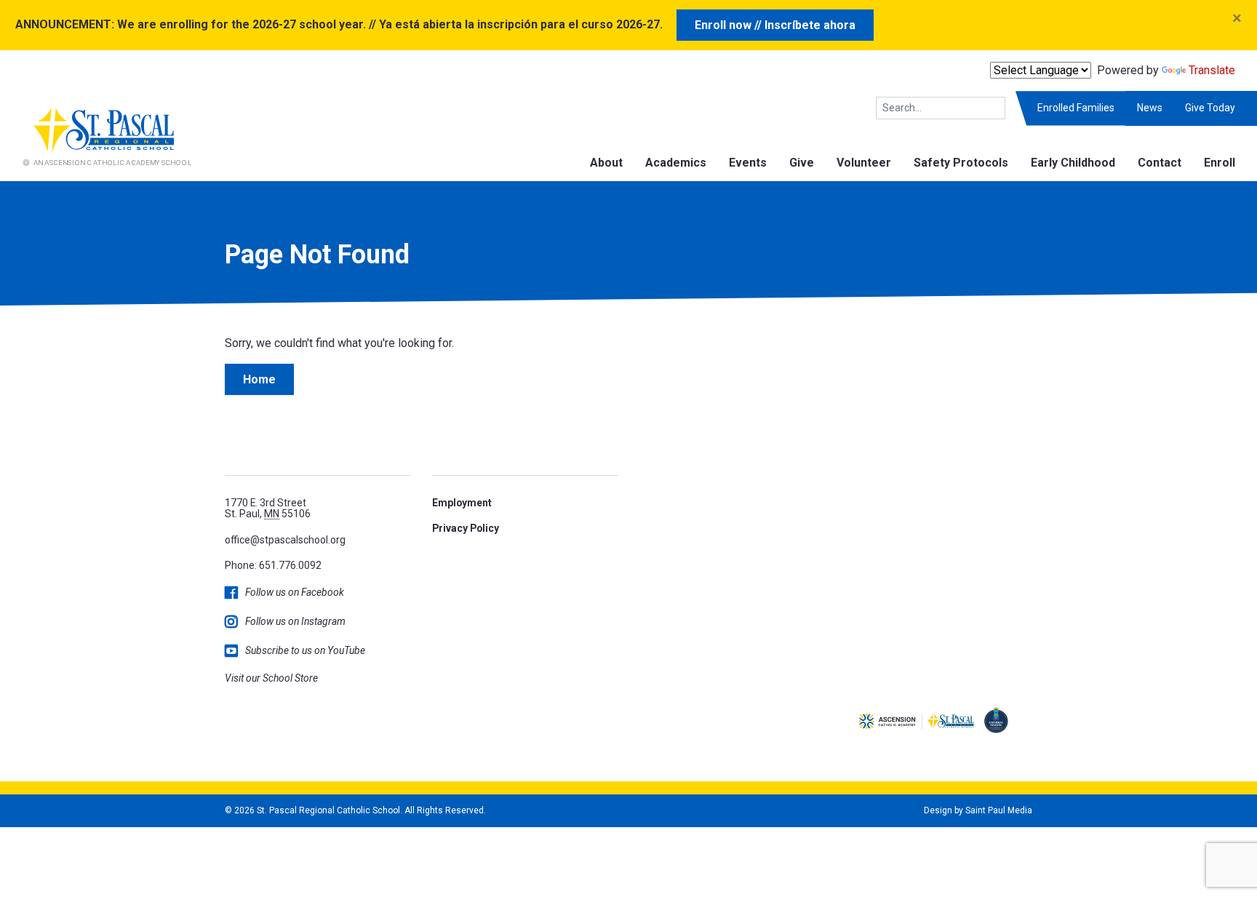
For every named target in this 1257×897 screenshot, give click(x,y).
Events (748, 163)
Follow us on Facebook (294, 592)
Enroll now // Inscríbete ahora (775, 25)
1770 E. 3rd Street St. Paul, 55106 (268, 508)
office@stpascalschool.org (285, 540)
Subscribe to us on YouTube (305, 650)
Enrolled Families (1075, 107)
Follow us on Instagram (295, 621)
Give (801, 163)
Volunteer (864, 163)
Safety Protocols (961, 163)
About (606, 163)
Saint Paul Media (998, 810)
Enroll (1219, 163)
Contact (1159, 163)
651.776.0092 (290, 565)
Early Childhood (1073, 163)
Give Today (1210, 107)
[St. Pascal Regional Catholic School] (95, 135)
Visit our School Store (271, 678)
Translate (1212, 70)
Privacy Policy (465, 528)
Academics (675, 163)
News (1149, 107)
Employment (462, 503)
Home (259, 379)
